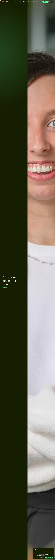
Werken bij (35, 1)
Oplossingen (14, 1)
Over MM (24, 1)
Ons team (29, 1)
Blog (39, 1)
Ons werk (19, 1)
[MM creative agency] (5, 1)
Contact (45, 1)
